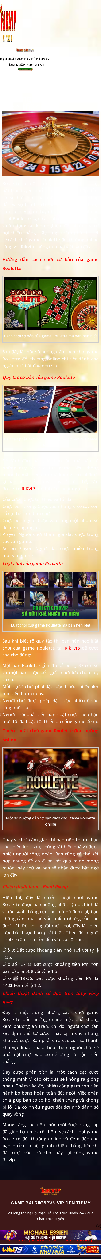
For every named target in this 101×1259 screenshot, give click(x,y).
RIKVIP (28, 488)
